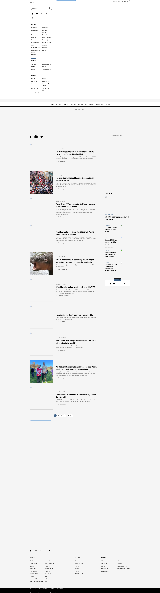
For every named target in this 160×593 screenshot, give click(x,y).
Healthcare (34, 40)
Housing (45, 40)
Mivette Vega (61, 161)
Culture (33, 64)
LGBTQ (44, 45)
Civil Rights (34, 30)
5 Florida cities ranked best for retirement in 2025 (75, 287)
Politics (44, 47)
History (33, 66)
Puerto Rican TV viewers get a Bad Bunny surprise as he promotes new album (75, 205)
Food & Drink (46, 64)
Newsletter (45, 81)
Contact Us (34, 88)
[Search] (49, 8)
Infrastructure (46, 42)
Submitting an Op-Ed (123, 568)
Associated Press (63, 269)
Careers (52, 588)
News (44, 66)
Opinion (44, 78)
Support (45, 588)
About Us (34, 81)
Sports (33, 54)
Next (70, 416)
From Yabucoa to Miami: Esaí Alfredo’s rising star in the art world (76, 396)
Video (33, 78)
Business (34, 27)
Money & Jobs (35, 47)
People (33, 69)
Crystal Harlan (62, 404)
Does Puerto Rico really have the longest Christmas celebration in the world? (76, 342)
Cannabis (45, 27)
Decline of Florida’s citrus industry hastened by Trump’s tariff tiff (111, 267)
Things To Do (46, 69)
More (103, 557)
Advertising (35, 92)
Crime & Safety (49, 563)
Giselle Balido (62, 322)
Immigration (35, 42)
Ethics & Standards (35, 588)
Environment (46, 37)
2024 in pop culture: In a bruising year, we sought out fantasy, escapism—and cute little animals (75, 261)
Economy (34, 34)
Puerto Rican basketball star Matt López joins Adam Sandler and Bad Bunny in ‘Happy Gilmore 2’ (76, 368)
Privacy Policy (60, 588)
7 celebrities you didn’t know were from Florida (74, 315)
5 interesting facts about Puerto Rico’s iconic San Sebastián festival (75, 179)
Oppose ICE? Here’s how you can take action (111, 229)
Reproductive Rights (36, 581)
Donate (126, 1)
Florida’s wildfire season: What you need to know (110, 255)
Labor (33, 45)
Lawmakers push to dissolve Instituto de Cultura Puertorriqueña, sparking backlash (75, 153)
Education (45, 34)
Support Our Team (122, 566)
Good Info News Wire (64, 295)
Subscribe (116, 1)
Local (66, 104)
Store (33, 84)
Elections (34, 37)
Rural (44, 50)
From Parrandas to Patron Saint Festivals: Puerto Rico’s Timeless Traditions (75, 233)
